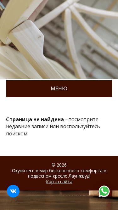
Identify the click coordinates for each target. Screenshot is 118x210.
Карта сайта (59, 181)
